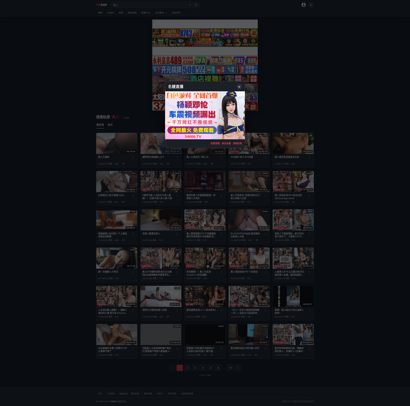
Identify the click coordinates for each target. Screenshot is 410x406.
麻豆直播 (226, 143)
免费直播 (215, 143)
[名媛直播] (205, 203)
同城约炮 (237, 143)
